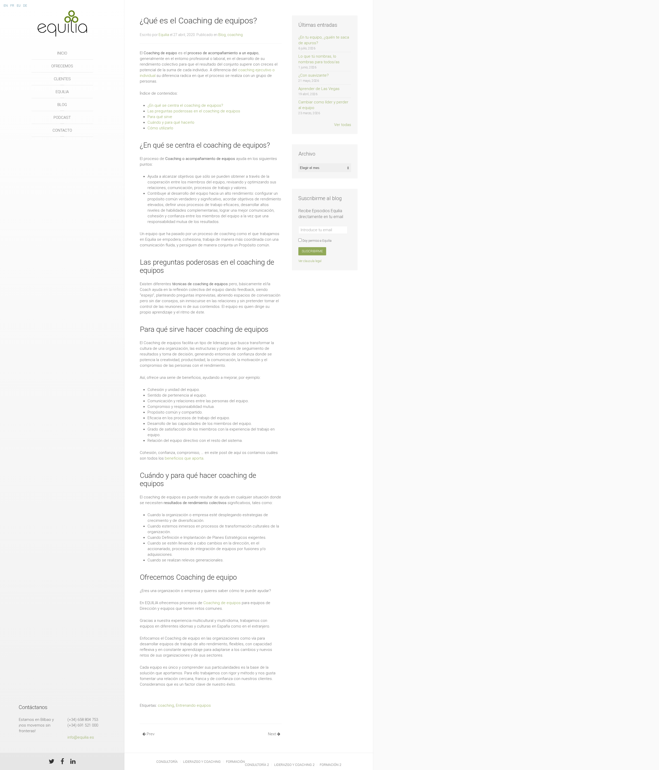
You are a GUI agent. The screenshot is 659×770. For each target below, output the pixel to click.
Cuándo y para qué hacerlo (171, 122)
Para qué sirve (160, 116)
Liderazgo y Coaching (202, 762)
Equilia (62, 91)
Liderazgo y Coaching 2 (294, 765)
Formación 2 (330, 765)
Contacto (62, 130)
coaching (235, 35)
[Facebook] (62, 762)
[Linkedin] (73, 762)
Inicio (62, 53)
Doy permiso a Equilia (317, 241)
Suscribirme (312, 251)
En (6, 5)
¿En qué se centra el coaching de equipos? (185, 105)
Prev (150, 734)
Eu (19, 5)
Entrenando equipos (193, 705)
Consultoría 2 (257, 765)
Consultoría (167, 762)
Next (272, 734)
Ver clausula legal (310, 261)
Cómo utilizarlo (160, 128)
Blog (62, 104)
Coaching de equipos (222, 603)
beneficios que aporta (184, 458)
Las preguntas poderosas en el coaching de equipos (194, 111)
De (25, 5)
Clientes (62, 79)
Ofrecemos (62, 66)
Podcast (62, 117)
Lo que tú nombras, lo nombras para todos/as (319, 61)
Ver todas (342, 124)
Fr (12, 5)
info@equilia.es (80, 737)
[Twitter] (51, 762)
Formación (235, 762)
